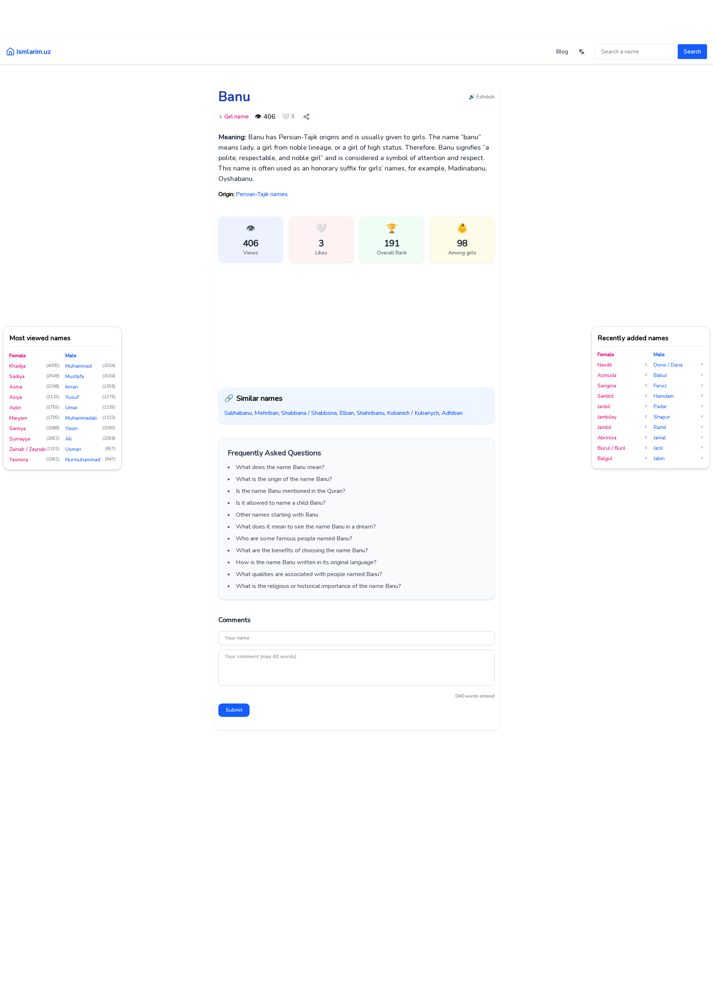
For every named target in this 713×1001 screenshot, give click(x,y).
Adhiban (452, 413)
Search (692, 52)
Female (17, 355)
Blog (562, 52)
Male (70, 355)
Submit (234, 710)
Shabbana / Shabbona (309, 413)
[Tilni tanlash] (581, 51)
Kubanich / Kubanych (413, 413)
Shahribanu (370, 413)
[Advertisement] (356, 24)
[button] (321, 240)
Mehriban (266, 413)
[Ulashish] (306, 116)
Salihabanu (238, 413)
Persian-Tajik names (262, 194)
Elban (346, 413)
